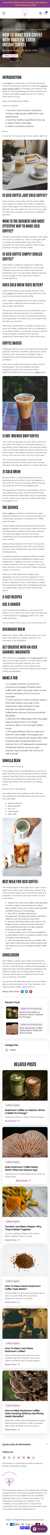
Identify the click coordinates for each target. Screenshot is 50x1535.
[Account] (40, 13)
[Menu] (4, 13)
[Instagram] (4, 1458)
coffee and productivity (31, 1009)
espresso (24, 615)
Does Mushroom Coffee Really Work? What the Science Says (31, 1030)
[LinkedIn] (33, 1457)
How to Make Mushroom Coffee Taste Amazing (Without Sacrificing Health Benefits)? (24, 1413)
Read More (11, 1121)
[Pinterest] (30, 991)
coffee (9, 83)
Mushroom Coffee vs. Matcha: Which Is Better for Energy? (31, 1014)
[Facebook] (22, 991)
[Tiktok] (19, 1458)
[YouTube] (28, 1458)
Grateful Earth (37, 658)
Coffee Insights (20, 29)
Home (9, 29)
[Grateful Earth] (25, 13)
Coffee (13, 1050)
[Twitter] (26, 991)
